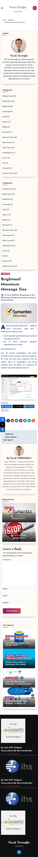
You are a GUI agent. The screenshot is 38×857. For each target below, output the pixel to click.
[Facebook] (2, 419)
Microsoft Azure (8, 137)
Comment (7, 560)
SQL (7, 639)
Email (5, 596)
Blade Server (7, 101)
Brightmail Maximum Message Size (14, 284)
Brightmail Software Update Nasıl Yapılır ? (10, 437)
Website (6, 603)
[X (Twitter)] (2, 424)
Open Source (7, 142)
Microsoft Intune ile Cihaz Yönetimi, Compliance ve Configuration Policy (16, 703)
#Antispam (7, 298)
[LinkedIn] (2, 429)
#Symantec (24, 298)
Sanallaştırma (7, 153)
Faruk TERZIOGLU (13, 295)
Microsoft (6, 132)
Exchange (6, 111)
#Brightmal (15, 298)
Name (5, 589)
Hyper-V (5, 122)
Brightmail (6, 106)
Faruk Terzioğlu (17, 7)
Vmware (5, 168)
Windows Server (8, 173)
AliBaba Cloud (7, 96)
